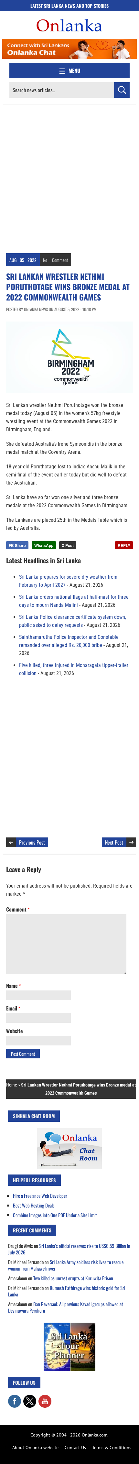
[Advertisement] (69, 177)
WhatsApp (43, 545)
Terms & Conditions (111, 1447)
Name (13, 985)
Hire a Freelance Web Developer (40, 1195)
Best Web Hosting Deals (34, 1205)
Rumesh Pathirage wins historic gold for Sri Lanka (66, 1291)
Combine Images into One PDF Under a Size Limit (55, 1214)
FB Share (17, 545)
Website (14, 1031)
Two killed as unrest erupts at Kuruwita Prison (73, 1278)
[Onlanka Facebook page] (14, 1398)
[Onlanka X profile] (29, 1398)
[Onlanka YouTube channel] (44, 1398)
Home (11, 1084)
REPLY (124, 545)
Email (13, 1008)
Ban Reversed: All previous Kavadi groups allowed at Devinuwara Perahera (65, 1307)
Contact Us (75, 1447)
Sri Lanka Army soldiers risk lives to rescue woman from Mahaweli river (65, 1265)
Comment (60, 260)
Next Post (114, 842)
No (45, 260)
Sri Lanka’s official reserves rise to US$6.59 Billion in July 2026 (69, 1249)
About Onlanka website (35, 1447)
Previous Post (32, 842)
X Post (68, 545)
